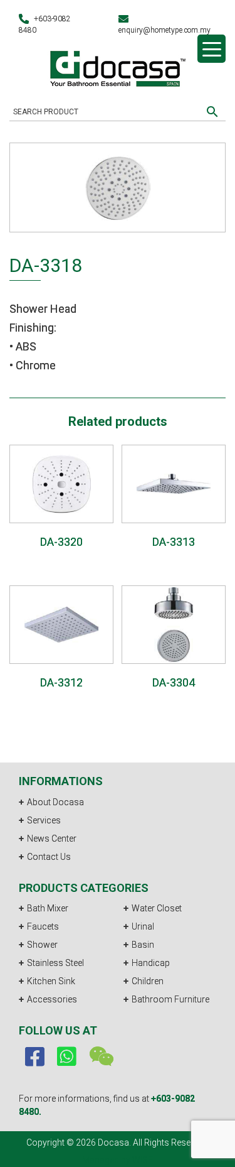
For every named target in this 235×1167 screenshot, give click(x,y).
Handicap (151, 963)
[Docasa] (118, 66)
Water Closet (157, 908)
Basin (143, 945)
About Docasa (55, 802)
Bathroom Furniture (170, 999)
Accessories (52, 999)
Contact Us (49, 857)
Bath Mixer (47, 908)
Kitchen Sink (51, 981)
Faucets (43, 926)
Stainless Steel (55, 963)
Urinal (143, 926)
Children (148, 981)
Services (44, 820)
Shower (42, 945)
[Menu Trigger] (211, 49)
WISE (142, 1160)
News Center (51, 838)
